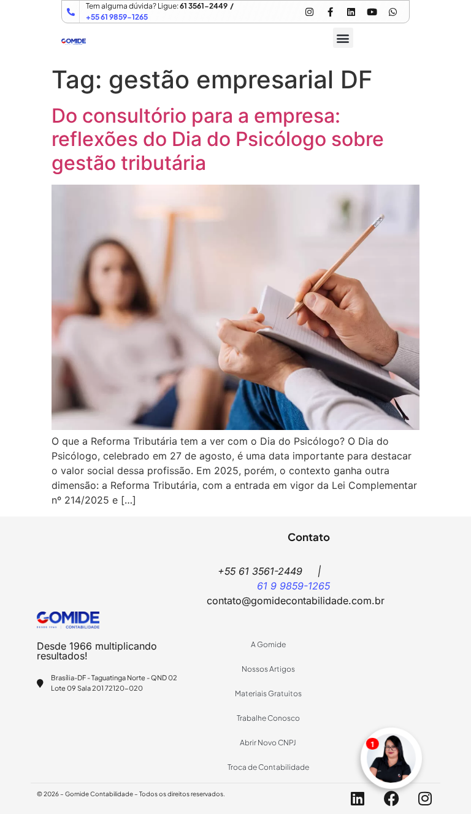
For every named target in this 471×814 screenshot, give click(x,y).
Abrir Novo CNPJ (268, 742)
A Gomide (268, 644)
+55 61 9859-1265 (117, 16)
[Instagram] (309, 11)
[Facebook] (391, 798)
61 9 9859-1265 (293, 586)
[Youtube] (371, 11)
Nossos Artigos (268, 669)
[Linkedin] (351, 11)
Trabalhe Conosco (268, 718)
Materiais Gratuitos (268, 693)
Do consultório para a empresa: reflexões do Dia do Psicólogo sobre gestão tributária (218, 139)
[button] (343, 38)
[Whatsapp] (392, 11)
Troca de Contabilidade (268, 767)
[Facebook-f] (330, 11)
